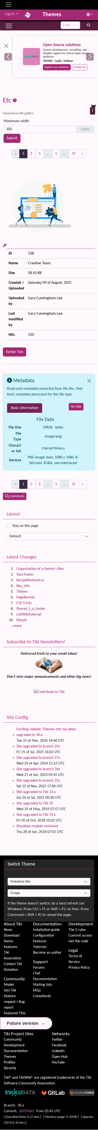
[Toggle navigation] (8, 5)
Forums (38, 968)
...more (16, 626)
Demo (8, 941)
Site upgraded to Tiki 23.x (36, 792)
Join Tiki (10, 990)
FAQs (37, 990)
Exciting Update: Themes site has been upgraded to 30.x (46, 732)
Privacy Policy (79, 968)
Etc (8, 100)
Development (81, 924)
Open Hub (59, 1057)
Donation (11, 970)
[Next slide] (90, 56)
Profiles (9, 1062)
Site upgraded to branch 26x (38, 769)
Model (9, 985)
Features (10, 947)
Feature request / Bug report (14, 1002)
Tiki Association (12, 955)
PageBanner (25, 597)
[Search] (88, 25)
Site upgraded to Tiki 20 (34, 803)
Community (14, 979)
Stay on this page (25, 526)
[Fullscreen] (95, 4)
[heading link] (22, 924)
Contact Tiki (13, 964)
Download (11, 936)
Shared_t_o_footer (30, 609)
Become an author (47, 953)
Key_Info (23, 586)
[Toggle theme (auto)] (89, 14)
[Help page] (15, 100)
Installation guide (46, 930)
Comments (16, 496)
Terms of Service (75, 959)
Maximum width (16, 121)
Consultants (42, 996)
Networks (60, 1034)
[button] (9, 25)
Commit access (80, 936)
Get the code (78, 941)
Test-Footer (25, 575)
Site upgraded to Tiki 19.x (36, 815)
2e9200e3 (26, 1111)
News (8, 930)
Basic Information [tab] (24, 408)
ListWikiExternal (28, 614)
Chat (36, 973)
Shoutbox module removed (37, 826)
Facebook (59, 1045)
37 (74, 154)
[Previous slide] (8, 56)
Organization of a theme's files (40, 569)
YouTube (58, 1062)
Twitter (57, 1040)
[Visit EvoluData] (22, 56)
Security (10, 1068)
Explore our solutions (47, 67)
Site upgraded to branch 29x (38, 746)
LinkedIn (58, 1051)
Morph (21, 620)
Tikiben (22, 592)
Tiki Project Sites (18, 1034)
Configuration (43, 936)
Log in (10, 14)
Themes (10, 1057)
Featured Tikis (14, 1013)
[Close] (89, 380)
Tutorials (39, 947)
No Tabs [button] (76, 407)
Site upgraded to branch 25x (38, 781)
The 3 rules (77, 930)
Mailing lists (42, 985)
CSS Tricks (24, 603)
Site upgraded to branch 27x (38, 758)
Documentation (47, 924)
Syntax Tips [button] (14, 352)
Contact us (70, 67)
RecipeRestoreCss (30, 580)
